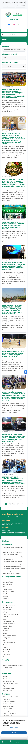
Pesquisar (5, 46)
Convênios (6, 628)
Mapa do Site (22, 2)
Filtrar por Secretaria (10, 54)
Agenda (5, 580)
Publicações (6, 654)
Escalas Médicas (7, 708)
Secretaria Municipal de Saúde (12, 573)
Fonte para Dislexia (9, 5)
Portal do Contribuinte (9, 713)
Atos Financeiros (7, 607)
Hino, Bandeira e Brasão (10, 594)
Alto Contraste (15, 2)
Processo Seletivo (8, 652)
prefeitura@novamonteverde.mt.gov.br (13, 532)
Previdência (6, 649)
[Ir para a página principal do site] (14, 15)
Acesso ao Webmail (8, 706)
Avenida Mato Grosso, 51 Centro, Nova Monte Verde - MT (12, 523)
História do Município (9, 591)
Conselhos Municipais (9, 623)
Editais (5, 633)
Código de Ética (7, 715)
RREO (4, 656)
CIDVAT (5, 619)
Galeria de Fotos (7, 584)
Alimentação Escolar (9, 711)
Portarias (5, 647)
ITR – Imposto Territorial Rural (11, 697)
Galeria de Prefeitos (8, 681)
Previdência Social (8, 704)
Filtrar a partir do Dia (10, 62)
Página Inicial (5, 34)
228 (22, 504)
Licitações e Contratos (9, 605)
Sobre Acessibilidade (20, 5)
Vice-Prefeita (6, 679)
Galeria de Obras (8, 690)
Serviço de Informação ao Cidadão (12, 665)
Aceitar (14, 732)
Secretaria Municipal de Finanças (12, 561)
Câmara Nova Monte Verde (10, 614)
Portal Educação (7, 699)
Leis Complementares (9, 642)
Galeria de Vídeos (8, 587)
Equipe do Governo (8, 688)
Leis (4, 640)
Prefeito (5, 676)
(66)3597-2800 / (6, 530)
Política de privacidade (14, 730)
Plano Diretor (6, 645)
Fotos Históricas (7, 589)
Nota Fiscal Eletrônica (9, 701)
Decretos (5, 631)
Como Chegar (6, 670)
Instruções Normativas (9, 635)
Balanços (5, 612)
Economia (6, 598)
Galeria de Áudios (8, 582)
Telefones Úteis (7, 667)
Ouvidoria (6, 663)
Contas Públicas (7, 626)
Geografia (5, 596)
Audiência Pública (8, 609)
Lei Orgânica (6, 638)
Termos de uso (14, 727)
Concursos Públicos (8, 621)
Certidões (5, 616)
